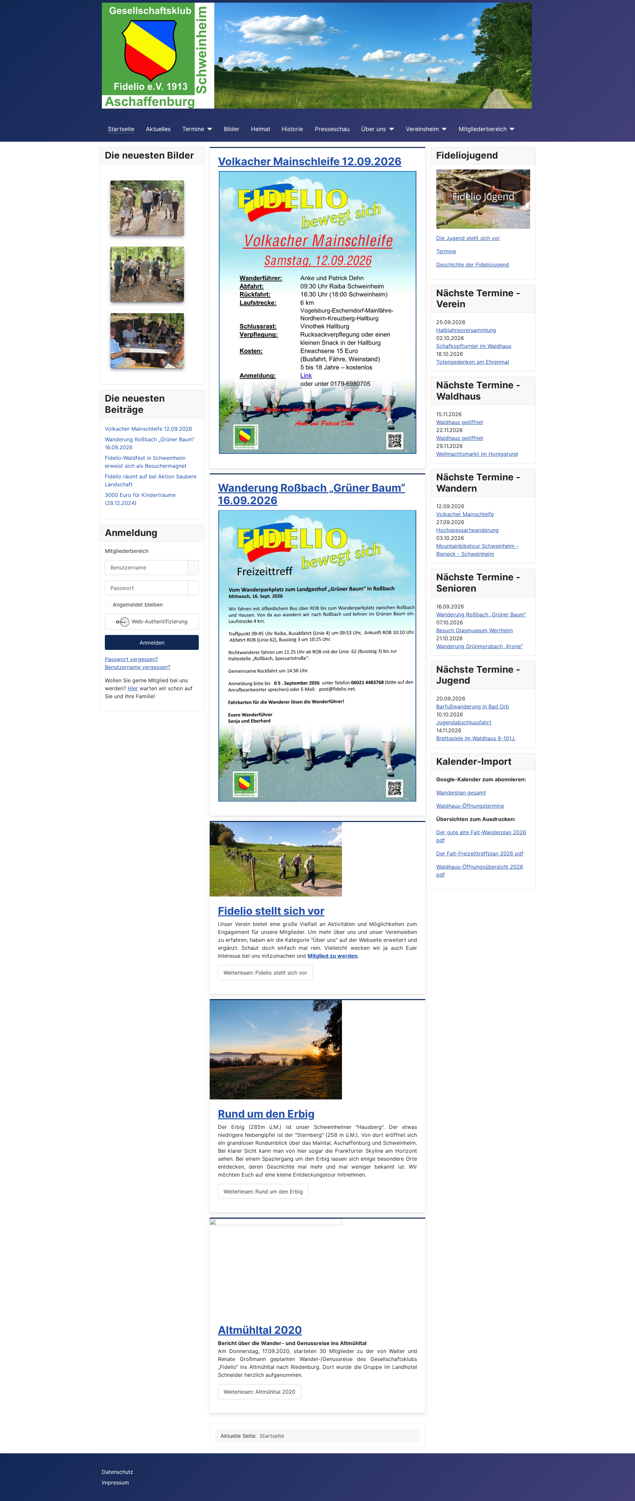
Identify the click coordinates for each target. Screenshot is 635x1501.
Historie (292, 128)
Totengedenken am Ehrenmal (472, 362)
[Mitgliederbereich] (511, 129)
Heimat (260, 128)
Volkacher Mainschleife (465, 514)
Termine (193, 128)
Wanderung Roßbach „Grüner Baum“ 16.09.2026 (311, 494)
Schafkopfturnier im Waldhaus (473, 346)
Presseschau (332, 128)
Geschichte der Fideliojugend (472, 264)
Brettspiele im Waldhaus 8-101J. (475, 738)
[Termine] (208, 129)
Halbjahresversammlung (466, 330)
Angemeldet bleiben (138, 604)
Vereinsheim (422, 128)
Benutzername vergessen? (137, 667)
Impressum (115, 1482)
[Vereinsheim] (443, 129)
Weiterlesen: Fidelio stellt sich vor (265, 972)
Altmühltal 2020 (260, 1330)
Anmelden (152, 642)
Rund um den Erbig (266, 1113)
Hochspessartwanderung (467, 530)
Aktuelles (158, 128)
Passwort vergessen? (131, 659)
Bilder (231, 128)
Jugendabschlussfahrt (463, 722)
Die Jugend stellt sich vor (468, 238)
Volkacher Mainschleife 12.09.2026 (310, 161)
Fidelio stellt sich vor (271, 910)
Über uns (373, 128)
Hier (133, 688)
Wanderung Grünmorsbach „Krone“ (479, 646)
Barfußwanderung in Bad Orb (472, 706)
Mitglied (319, 955)
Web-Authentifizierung (159, 621)
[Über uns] (390, 129)
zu (333, 955)
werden (347, 955)
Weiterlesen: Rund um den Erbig (263, 1191)
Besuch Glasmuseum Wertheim (474, 630)
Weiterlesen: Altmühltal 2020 (259, 1391)
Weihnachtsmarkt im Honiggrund (477, 454)
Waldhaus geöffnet (459, 422)
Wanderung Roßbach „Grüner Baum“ (481, 614)
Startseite (121, 128)
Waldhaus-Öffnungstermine (470, 805)
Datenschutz (117, 1472)
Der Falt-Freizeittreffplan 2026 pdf (480, 853)
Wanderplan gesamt (461, 792)
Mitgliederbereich (483, 128)
